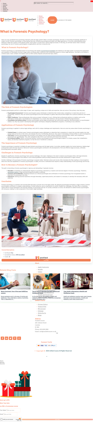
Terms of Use (42, 306)
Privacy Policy (43, 304)
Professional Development (46, 290)
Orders (40, 272)
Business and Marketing (46, 292)
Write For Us (42, 313)
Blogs (4, 6)
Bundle (5, 8)
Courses (5, 5)
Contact (5, 11)
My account (42, 309)
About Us (5, 9)
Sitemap (40, 311)
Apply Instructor (43, 267)
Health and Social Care (45, 295)
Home (4, 3)
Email (2, 414)
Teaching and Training (45, 297)
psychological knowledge (48, 50)
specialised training (13, 172)
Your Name (3, 410)
